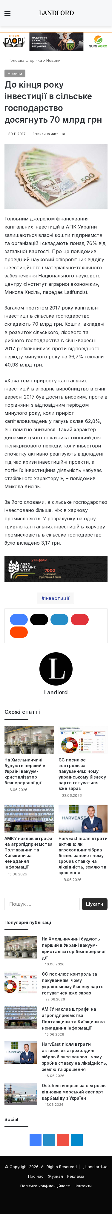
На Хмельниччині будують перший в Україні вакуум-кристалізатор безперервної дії (24, 771)
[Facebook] (19, 619)
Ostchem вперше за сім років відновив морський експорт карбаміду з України (73, 1092)
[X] (39, 619)
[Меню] (7, 15)
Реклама (75, 1176)
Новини (53, 60)
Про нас (36, 1176)
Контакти (83, 1185)
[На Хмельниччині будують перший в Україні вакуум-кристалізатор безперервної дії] (29, 740)
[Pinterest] (80, 619)
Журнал (55, 1176)
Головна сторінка (24, 60)
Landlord (56, 692)
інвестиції (57, 598)
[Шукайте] (105, 15)
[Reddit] (19, 632)
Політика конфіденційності (45, 1185)
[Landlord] (56, 13)
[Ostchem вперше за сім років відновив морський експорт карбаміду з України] (20, 1094)
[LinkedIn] (59, 619)
